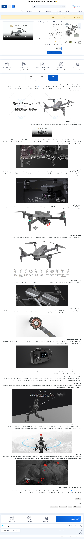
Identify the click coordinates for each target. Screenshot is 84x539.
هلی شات (39, 87)
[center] (34, 6)
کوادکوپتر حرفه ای (77, 507)
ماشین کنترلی (39, 11)
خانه (82, 14)
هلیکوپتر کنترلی (30, 11)
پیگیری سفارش (78, 533)
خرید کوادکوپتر (73, 490)
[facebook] (10, 530)
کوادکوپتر (80, 11)
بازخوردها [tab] (31, 78)
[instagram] (13, 530)
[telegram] (16, 530)
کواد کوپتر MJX (57, 44)
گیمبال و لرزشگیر (59, 11)
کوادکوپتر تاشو (77, 498)
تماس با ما (61, 530)
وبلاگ (22, 11)
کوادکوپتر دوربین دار (63, 507)
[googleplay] (5, 526)
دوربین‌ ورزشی (49, 11)
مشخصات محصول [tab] (42, 78)
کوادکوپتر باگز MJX (70, 14)
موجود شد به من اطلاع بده (54, 52)
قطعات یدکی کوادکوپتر (70, 11)
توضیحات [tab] (53, 78)
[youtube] (8, 530)
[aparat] (5, 530)
